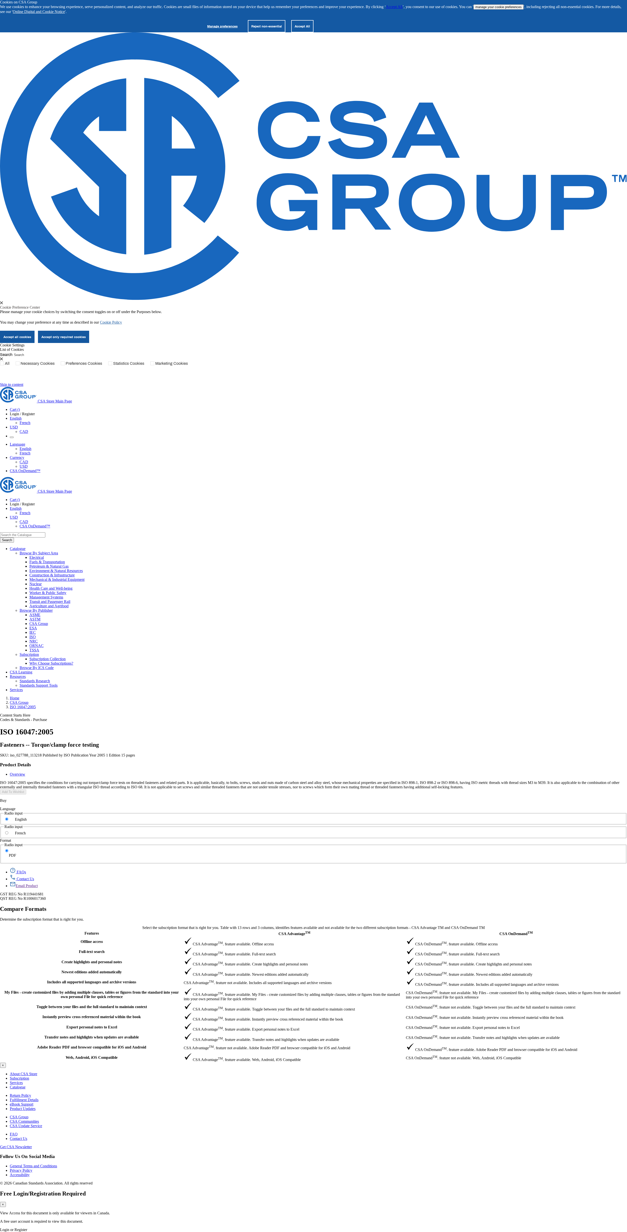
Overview (17, 774)
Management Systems (46, 597)
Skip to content (11, 384)
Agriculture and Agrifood (49, 606)
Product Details (15, 764)
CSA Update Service (26, 1126)
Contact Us (18, 1138)
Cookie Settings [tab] (12, 345)
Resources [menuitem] (18, 676)
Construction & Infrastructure (52, 575)
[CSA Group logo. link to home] (313, 298)
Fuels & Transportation (47, 562)
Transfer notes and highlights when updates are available (91, 1037)
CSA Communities (24, 1121)
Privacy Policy (21, 1170)
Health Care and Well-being (50, 588)
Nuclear (35, 584)
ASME (34, 615)
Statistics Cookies (128, 363)
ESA (33, 628)
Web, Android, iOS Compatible (92, 1057)
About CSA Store (23, 1074)
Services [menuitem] (16, 690)
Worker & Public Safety (47, 593)
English (25, 449)
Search (6, 354)
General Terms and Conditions (33, 1166)
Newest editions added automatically (91, 972)
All (7, 363)
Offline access (92, 941)
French (25, 423)
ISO (32, 637)
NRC (33, 641)
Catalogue (17, 1087)
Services (16, 1083)
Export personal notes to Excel (91, 1027)
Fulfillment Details (24, 1100)
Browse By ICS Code (37, 668)
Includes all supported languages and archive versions (91, 982)
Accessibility (20, 1175)
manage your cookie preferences (498, 7)
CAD (24, 431)
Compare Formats (23, 909)
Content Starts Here (15, 715)
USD (14, 427)
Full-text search (92, 952)
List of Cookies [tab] (12, 349)
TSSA (34, 650)
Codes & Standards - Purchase (23, 720)
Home (14, 698)
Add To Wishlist (13, 792)
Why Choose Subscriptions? (51, 663)
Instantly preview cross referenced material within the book (91, 1017)
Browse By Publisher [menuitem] (36, 610)
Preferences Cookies (84, 363)
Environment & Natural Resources (56, 571)
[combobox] (22, 534)
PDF (12, 855)
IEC (32, 632)
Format (5, 840)
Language (7, 809)
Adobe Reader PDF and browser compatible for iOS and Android (91, 1047)
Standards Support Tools (39, 685)
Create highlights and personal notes (91, 962)
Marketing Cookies (171, 363)
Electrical (36, 557)
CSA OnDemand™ (25, 471)
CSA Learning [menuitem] (21, 672)
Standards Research (35, 681)
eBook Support (21, 1104)
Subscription (19, 1078)
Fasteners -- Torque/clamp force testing (49, 745)
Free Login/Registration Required (43, 1193)
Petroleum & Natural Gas (49, 566)
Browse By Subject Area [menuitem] (39, 553)
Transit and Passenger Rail (49, 601)
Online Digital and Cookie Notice (39, 12)
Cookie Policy (111, 322)
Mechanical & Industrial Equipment (56, 579)
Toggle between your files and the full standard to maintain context (91, 1007)
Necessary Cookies (38, 363)
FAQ (14, 1134)
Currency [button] (17, 457)
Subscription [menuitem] (29, 654)
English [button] (16, 418)
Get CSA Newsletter (16, 1147)
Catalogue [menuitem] (17, 549)
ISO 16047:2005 (23, 707)
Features (91, 933)
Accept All (394, 7)
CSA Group (38, 624)
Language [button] (17, 444)
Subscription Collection (47, 659)
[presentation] (1, 302)
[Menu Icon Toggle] (12, 437)
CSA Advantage (294, 933)
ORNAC (36, 646)
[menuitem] (328, 557)
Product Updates (23, 1109)
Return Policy (20, 1095)
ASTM (34, 619)
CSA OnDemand (516, 933)
